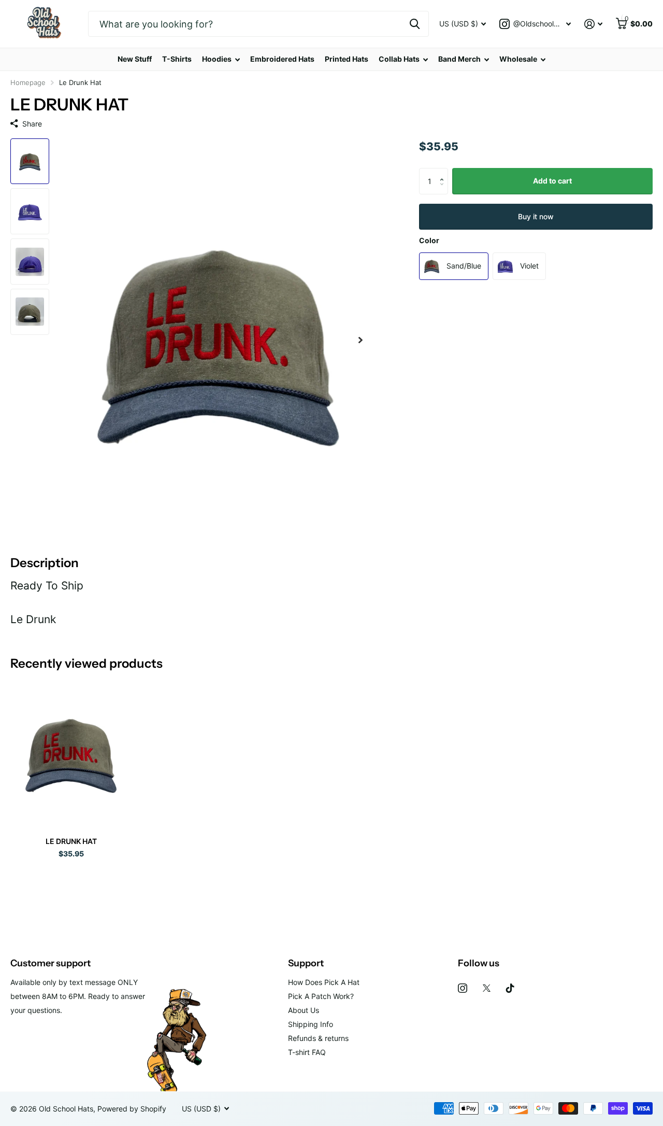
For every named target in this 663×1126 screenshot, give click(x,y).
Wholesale (518, 58)
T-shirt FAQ (307, 1052)
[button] (444, 172)
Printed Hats (346, 58)
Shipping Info (310, 1024)
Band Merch (459, 58)
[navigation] (29, 161)
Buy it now (536, 216)
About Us (303, 1010)
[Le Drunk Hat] (71, 753)
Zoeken (414, 24)
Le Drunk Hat (71, 841)
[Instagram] (462, 988)
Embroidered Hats (282, 58)
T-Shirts (177, 58)
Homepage (28, 82)
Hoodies (217, 58)
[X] (487, 988)
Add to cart (552, 180)
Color (429, 240)
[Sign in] (593, 24)
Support (306, 963)
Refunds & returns (318, 1038)
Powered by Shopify (131, 1108)
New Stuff (135, 58)
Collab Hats (399, 58)
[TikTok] (510, 988)
